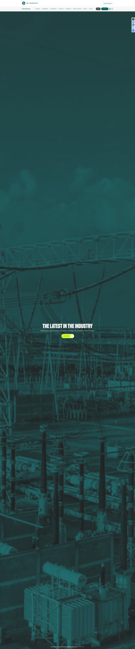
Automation (53, 8)
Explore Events (66, 337)
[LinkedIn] (133, 24)
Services (61, 8)
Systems (38, 8)
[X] (133, 19)
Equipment (45, 8)
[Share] (133, 30)
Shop (98, 8)
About (85, 8)
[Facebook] (133, 22)
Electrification (26, 9)
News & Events (77, 8)
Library (91, 8)
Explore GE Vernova (108, 3)
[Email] (133, 27)
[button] (109, 8)
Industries (68, 8)
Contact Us (105, 8)
